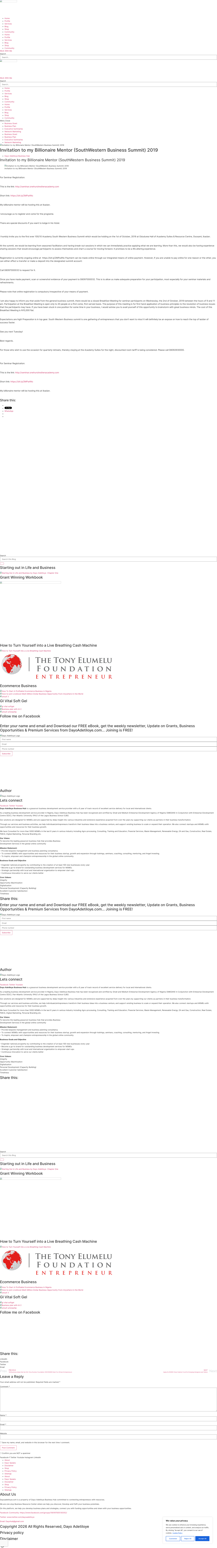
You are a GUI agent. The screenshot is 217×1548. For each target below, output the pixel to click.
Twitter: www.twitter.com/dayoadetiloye (17, 1517)
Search (3, 54)
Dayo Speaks (10, 1463)
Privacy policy (12, 1532)
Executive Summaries (14, 129)
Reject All (187, 1539)
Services (8, 24)
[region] (187, 1530)
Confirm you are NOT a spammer (15, 1453)
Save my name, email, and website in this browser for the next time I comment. (36, 1442)
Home (7, 18)
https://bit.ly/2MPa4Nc (22, 195)
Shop (7, 29)
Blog (6, 26)
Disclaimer (9, 1465)
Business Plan (10, 126)
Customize (173, 1539)
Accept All (202, 1539)
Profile (7, 21)
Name (3, 1415)
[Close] (210, 1519)
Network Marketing (13, 131)
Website (3, 1433)
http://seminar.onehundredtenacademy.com (37, 186)
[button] (108, 120)
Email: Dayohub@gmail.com (12, 1521)
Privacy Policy (11, 1471)
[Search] (2, 564)
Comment (5, 1386)
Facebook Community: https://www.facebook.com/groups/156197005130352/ (33, 1513)
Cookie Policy (177, 1533)
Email (3, 1424)
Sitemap (8, 1474)
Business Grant (11, 123)
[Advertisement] (68, 452)
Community (9, 32)
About (7, 1460)
